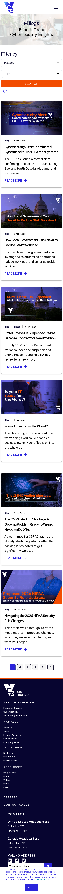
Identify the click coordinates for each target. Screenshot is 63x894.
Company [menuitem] (11, 722)
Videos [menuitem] (7, 780)
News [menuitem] (6, 783)
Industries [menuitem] (12, 747)
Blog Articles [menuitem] (9, 772)
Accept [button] (31, 887)
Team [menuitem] (6, 731)
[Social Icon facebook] (15, 860)
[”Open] (56, 7)
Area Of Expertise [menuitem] (19, 702)
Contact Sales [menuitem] (16, 804)
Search (31, 84)
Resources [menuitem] (12, 767)
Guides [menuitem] (7, 776)
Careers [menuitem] (10, 797)
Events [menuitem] (7, 787)
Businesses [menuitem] (9, 753)
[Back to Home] (9, 7)
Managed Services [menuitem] (13, 708)
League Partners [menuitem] (12, 735)
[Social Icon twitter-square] (22, 860)
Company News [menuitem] (11, 742)
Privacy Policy (43, 879)
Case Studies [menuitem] (10, 738)
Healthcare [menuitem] (9, 756)
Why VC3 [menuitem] (7, 727)
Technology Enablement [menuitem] (15, 715)
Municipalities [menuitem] (10, 760)
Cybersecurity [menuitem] (10, 711)
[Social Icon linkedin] (10, 860)
